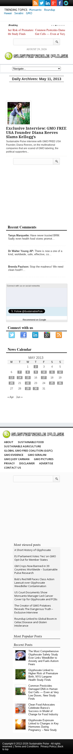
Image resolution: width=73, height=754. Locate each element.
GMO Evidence (13, 455)
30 (35, 388)
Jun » (19, 397)
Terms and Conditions (27, 746)
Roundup (49, 9)
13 (11, 377)
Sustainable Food (31, 442)
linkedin (48, 3)
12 (60, 372)
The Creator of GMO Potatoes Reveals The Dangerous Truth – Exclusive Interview (33, 609)
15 (27, 377)
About (8, 442)
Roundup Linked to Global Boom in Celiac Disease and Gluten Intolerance (35, 622)
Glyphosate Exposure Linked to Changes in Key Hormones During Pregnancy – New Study (43, 725)
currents (66, 3)
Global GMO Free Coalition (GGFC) (28, 450)
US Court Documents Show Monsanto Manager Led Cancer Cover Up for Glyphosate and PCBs (35, 596)
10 (43, 372)
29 (27, 388)
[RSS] (59, 335)
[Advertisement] (36, 90)
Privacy (9, 463)
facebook (60, 3)
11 (52, 372)
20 (11, 383)
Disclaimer (27, 463)
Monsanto (35, 9)
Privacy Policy (48, 746)
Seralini (18, 13)
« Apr (11, 397)
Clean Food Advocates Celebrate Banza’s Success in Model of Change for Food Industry (43, 709)
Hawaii (8, 13)
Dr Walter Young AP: (21, 251)
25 (51, 383)
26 (60, 383)
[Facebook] (23, 335)
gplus (54, 3)
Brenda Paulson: (18, 266)
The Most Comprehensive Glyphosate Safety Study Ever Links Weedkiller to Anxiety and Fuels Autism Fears (43, 658)
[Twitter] (12, 335)
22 (27, 383)
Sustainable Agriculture (22, 446)
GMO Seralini (37, 455)
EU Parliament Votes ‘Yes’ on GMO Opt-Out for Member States (35, 557)
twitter (42, 3)
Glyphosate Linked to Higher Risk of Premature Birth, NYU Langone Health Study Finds (43, 675)
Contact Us (12, 467)
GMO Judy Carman (16, 459)
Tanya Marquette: (18, 235)
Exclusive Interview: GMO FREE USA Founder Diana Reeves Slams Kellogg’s (36, 132)
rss (35, 3)
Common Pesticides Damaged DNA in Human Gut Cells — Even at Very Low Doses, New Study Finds (34, 34)
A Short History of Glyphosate (32, 550)
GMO (29, 13)
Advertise (46, 463)
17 (43, 377)
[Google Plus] (47, 335)
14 (19, 377)
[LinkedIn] (35, 335)
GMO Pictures (44, 459)
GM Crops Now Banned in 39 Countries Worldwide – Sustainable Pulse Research (36, 569)
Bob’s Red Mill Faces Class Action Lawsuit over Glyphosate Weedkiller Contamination (34, 582)
